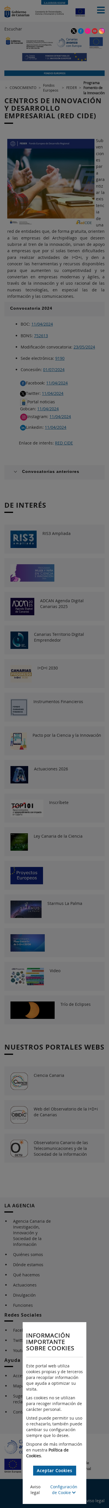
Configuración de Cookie (63, 1489)
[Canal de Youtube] (95, 30)
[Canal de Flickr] (88, 30)
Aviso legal (35, 1489)
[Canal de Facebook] (81, 30)
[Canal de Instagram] (102, 30)
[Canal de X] (74, 30)
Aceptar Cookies (54, 1470)
